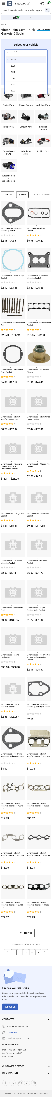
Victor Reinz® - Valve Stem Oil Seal (38, 371)
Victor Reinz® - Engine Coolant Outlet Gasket (36, 609)
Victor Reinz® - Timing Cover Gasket (12, 514)
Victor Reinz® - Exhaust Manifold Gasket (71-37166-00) (12, 904)
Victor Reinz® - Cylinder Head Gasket (39, 324)
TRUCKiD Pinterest (27, 1083)
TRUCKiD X (13, 1083)
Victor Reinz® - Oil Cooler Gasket (37, 562)
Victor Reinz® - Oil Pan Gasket (36, 229)
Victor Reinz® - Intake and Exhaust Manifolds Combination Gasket (11, 466)
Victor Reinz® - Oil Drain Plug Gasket (38, 465)
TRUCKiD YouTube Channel (20, 1083)
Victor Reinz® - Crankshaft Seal (12, 609)
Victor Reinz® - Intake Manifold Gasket (10, 705)
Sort (23, 194)
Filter (8, 194)
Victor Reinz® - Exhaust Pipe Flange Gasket (38, 418)
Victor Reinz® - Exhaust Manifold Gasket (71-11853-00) (38, 904)
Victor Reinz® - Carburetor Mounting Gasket (37, 277)
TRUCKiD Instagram (34, 1083)
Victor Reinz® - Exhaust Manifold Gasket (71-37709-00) (38, 855)
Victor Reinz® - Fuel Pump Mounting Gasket (11, 229)
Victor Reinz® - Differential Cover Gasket (12, 371)
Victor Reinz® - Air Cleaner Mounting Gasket (11, 562)
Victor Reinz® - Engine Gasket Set (10, 656)
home (3, 24)
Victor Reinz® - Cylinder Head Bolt (13, 324)
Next (45, 952)
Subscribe (10, 1007)
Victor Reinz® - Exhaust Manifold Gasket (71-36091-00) (38, 756)
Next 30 (28, 933)
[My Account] (42, 3)
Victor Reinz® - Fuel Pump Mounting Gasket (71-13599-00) (12, 756)
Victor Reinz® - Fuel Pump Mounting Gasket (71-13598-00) (38, 706)
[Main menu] (3, 3)
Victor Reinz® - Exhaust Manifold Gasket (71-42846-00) (12, 805)
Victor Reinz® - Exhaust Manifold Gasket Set (10, 418)
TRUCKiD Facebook (5, 1083)
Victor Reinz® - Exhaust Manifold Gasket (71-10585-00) (38, 805)
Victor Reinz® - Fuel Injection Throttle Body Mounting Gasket (38, 657)
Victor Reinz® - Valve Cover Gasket (38, 514)
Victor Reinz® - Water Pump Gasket (12, 277)
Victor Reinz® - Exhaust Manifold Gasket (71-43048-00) (12, 855)
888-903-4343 (21, 1026)
